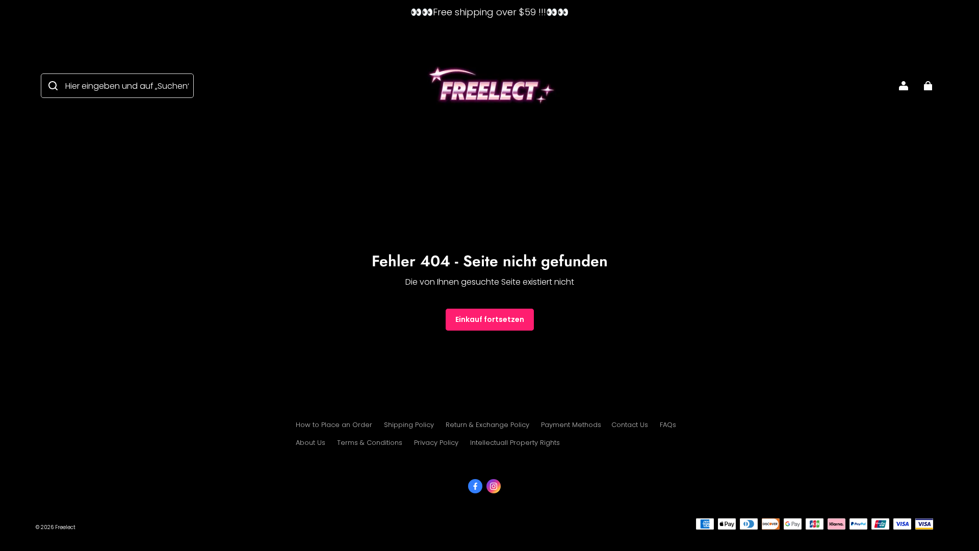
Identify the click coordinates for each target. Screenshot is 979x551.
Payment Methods (571, 425)
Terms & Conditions (369, 442)
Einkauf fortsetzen (489, 319)
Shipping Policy (409, 425)
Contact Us (629, 425)
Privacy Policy (436, 442)
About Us (310, 442)
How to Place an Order (334, 425)
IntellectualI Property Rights (515, 442)
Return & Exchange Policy (487, 425)
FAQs (668, 425)
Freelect (65, 527)
